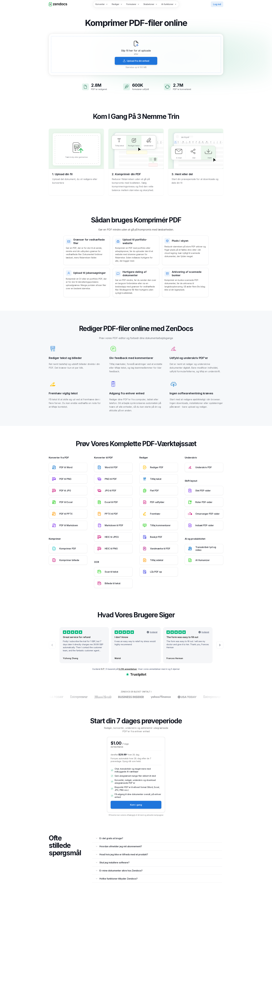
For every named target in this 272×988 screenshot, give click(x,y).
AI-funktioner (167, 4)
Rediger (115, 4)
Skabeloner (148, 4)
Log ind (217, 4)
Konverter (100, 4)
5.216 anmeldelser (128, 669)
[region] (136, 54)
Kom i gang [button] (136, 804)
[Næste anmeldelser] (219, 645)
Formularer (131, 4)
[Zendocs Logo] (58, 4)
